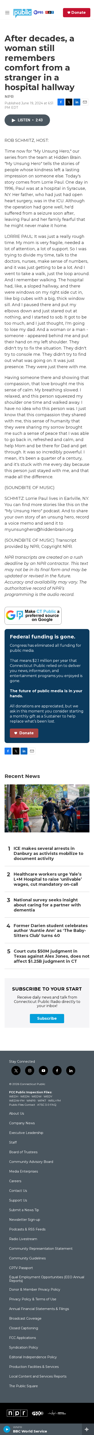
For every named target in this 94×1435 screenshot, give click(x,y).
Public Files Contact (22, 1104)
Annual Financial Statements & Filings (39, 1309)
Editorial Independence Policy (33, 1357)
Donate (78, 13)
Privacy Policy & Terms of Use (32, 1299)
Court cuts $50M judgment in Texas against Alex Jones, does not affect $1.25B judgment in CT (51, 956)
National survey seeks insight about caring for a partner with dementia (47, 905)
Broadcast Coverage (25, 1319)
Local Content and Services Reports (37, 1376)
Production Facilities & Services (34, 1367)
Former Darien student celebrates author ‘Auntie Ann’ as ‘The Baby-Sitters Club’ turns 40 (51, 930)
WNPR (31, 1100)
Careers (15, 1181)
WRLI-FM (54, 1100)
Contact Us (18, 1191)
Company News (22, 1123)
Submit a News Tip (24, 1210)
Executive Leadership (26, 1133)
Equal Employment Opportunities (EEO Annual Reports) (46, 1279)
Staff (13, 1143)
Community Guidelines (27, 1258)
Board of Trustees (23, 1152)
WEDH (13, 1096)
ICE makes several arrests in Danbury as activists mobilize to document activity (48, 853)
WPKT (42, 1100)
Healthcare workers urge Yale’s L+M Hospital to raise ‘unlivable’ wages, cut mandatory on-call (48, 879)
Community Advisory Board (31, 1162)
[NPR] (17, 1413)
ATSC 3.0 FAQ (46, 1104)
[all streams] (88, 1429)
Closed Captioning (23, 1328)
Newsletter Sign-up (24, 1220)
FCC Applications (22, 1338)
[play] (7, 1429)
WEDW (36, 1096)
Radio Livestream (23, 1239)
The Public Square (23, 1386)
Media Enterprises (23, 1171)
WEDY (48, 1096)
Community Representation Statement (41, 1249)
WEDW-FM (16, 1100)
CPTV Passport (21, 1268)
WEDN (24, 1096)
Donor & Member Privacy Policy (34, 1290)
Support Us (18, 1200)
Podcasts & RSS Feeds (27, 1229)
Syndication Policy (23, 1348)
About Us (16, 1114)
